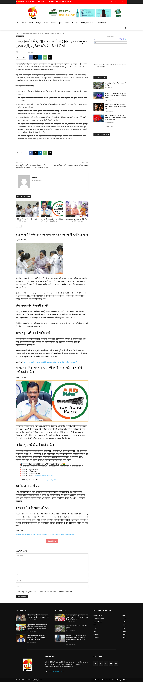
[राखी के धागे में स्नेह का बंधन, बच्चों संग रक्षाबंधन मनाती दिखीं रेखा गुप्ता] (27, 209)
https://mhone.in (36, 180)
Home (17, 33)
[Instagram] (115, 1)
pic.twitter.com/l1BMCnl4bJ (44, 476)
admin (22, 52)
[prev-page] (17, 226)
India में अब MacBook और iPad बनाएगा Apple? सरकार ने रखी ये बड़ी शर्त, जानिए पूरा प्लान (116, 95)
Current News (25, 33)
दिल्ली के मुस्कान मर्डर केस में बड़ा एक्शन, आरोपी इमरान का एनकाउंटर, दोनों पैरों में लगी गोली (116, 106)
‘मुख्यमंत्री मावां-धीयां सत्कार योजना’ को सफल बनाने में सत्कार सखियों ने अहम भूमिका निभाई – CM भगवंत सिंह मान (37, 627)
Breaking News (20, 216)
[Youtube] (122, 1)
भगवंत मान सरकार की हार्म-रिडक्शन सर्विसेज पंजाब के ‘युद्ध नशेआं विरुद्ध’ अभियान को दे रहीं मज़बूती (36, 637)
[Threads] (126, 1)
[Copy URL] (50, 57)
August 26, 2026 (50, 480)
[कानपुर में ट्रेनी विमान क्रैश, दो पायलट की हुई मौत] (98, 85)
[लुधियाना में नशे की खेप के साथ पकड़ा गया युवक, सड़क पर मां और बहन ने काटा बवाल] (21, 617)
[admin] (17, 52)
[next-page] (20, 226)
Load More (52, 541)
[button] (124, 27)
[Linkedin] (40, 57)
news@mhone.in (58, 671)
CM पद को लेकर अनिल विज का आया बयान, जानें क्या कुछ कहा (71, 165)
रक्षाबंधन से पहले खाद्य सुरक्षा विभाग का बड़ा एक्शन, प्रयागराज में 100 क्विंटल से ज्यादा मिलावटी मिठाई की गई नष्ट (45, 534)
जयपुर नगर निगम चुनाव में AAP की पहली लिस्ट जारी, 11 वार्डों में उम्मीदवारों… (51, 362)
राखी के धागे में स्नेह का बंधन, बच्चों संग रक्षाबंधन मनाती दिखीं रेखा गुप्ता (52, 234)
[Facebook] (111, 1)
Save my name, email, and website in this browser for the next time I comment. (45, 592)
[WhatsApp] (45, 57)
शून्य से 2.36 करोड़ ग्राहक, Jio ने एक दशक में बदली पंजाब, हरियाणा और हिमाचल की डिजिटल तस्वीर (115, 117)
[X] (118, 1)
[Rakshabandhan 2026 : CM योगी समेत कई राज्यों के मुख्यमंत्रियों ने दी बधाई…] (77, 209)
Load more (109, 126)
